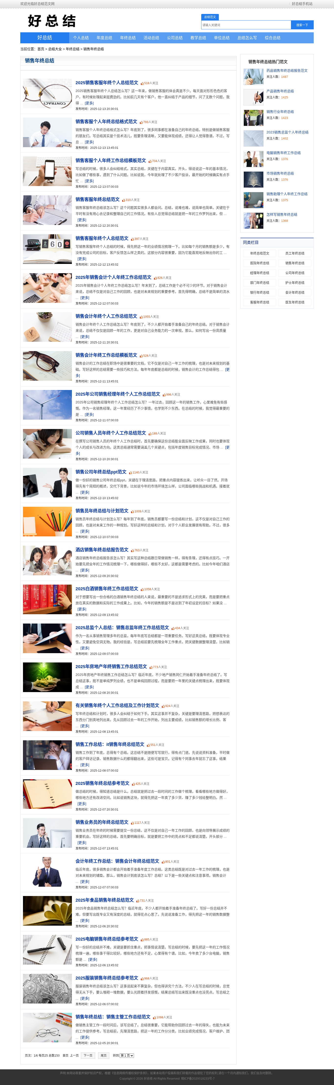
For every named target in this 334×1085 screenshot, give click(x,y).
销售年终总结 (93, 49)
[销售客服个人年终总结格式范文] (46, 120)
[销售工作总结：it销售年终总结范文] (46, 743)
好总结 (44, 37)
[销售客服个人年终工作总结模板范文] (46, 159)
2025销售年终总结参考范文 (102, 783)
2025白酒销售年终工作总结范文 (107, 588)
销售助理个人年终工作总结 (287, 194)
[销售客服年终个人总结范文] (46, 237)
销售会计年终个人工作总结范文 (106, 316)
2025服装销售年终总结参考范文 (107, 978)
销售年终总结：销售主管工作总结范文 (113, 1016)
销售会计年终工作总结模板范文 (106, 355)
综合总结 (272, 38)
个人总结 (81, 38)
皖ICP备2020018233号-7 (198, 1078)
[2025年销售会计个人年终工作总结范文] (46, 276)
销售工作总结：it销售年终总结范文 (110, 744)
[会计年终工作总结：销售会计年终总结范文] (46, 859)
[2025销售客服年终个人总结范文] (46, 81)
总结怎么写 (247, 38)
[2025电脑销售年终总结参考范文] (46, 937)
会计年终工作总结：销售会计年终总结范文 (117, 861)
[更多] (89, 103)
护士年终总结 (294, 282)
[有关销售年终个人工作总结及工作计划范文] (46, 704)
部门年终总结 (259, 282)
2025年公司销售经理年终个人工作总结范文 (118, 394)
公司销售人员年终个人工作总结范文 (111, 433)
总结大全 (55, 49)
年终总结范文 (259, 253)
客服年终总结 (259, 302)
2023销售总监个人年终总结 (288, 132)
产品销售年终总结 (280, 91)
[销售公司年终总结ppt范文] (46, 470)
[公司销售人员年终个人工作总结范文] (46, 431)
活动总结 (151, 38)
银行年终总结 (259, 292)
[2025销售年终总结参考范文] (46, 782)
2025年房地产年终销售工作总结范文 (111, 666)
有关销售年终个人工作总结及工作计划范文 (117, 705)
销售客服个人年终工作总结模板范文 (111, 160)
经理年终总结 (259, 273)
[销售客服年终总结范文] (46, 198)
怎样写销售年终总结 (282, 214)
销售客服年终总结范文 (98, 199)
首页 (40, 49)
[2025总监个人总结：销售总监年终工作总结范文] (46, 626)
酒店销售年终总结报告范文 (102, 549)
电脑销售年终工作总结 (284, 153)
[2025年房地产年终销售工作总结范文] (46, 665)
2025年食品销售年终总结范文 (105, 900)
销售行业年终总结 (280, 112)
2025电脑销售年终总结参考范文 (107, 939)
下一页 (88, 1055)
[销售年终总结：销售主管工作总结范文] (46, 1015)
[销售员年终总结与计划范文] (46, 509)
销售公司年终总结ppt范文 (101, 472)
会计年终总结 (294, 292)
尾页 (104, 1055)
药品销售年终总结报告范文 (287, 70)
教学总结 (198, 38)
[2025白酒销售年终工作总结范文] (46, 587)
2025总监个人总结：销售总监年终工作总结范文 (122, 627)
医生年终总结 (294, 302)
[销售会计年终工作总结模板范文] (46, 353)
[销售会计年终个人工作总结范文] (46, 315)
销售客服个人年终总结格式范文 (106, 121)
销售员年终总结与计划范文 (102, 510)
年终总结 (128, 38)
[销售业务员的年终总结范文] (46, 821)
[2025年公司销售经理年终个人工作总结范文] (46, 392)
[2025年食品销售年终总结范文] (46, 898)
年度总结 (104, 38)
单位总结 (222, 38)
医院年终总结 (259, 263)
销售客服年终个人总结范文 (102, 238)
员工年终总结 (294, 253)
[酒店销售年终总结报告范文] (46, 548)
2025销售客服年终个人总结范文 (107, 82)
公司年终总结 (294, 273)
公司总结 (175, 38)
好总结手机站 (302, 4)
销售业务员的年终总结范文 (102, 822)
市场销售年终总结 (280, 173)
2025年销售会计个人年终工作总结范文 (113, 277)
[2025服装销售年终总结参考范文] (46, 976)
